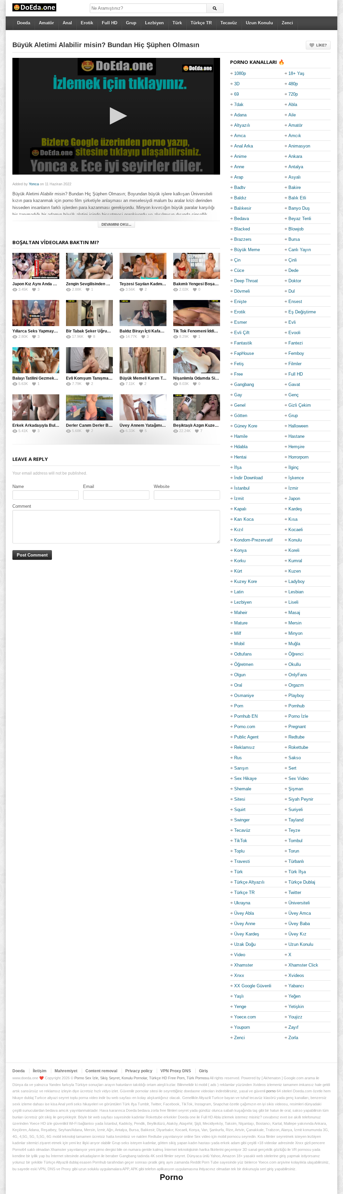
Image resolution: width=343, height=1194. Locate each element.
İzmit (239, 498)
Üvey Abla (244, 913)
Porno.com (244, 726)
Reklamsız (244, 747)
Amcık (294, 135)
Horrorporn (298, 457)
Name (18, 486)
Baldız (240, 197)
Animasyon (299, 145)
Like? (321, 45)
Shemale (242, 788)
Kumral (295, 560)
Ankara (295, 156)
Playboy (296, 695)
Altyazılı (242, 125)
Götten (240, 415)
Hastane (296, 436)
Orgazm (296, 685)
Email (88, 486)
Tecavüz (228, 22)
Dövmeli (242, 291)
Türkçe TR (201, 22)
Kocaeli (295, 529)
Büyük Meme (247, 249)
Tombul (295, 840)
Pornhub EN (246, 716)
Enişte (240, 301)
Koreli (293, 550)
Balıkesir (242, 208)
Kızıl (238, 529)
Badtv (240, 187)
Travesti (242, 861)
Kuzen (294, 571)
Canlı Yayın (299, 249)
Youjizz (295, 1016)
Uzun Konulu (259, 22)
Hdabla (241, 446)
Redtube (296, 736)
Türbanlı (296, 861)
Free (238, 374)
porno (271, 1091)
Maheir (240, 612)
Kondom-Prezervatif (253, 539)
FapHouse (244, 353)
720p (293, 94)
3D (236, 83)
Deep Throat (246, 280)
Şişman (295, 788)
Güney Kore (245, 425)
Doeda (23, 22)
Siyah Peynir (300, 799)
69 (236, 94)
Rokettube (298, 747)
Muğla (294, 643)
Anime (240, 156)
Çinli (292, 260)
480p (293, 83)
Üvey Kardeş (246, 933)
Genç (293, 394)
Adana (240, 114)
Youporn (242, 1027)
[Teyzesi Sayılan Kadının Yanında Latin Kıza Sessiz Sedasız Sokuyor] (143, 265)
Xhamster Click (303, 965)
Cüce (239, 270)
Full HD (109, 22)
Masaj (294, 612)
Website (161, 486)
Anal (67, 22)
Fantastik (243, 342)
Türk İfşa (297, 871)
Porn (238, 705)
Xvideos (296, 975)
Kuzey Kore (245, 581)
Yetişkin (296, 1006)
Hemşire (296, 446)
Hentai (240, 457)
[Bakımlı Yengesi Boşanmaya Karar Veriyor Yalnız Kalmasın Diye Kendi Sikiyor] (197, 265)
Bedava (241, 218)
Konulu (295, 539)
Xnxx (239, 975)
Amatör (46, 22)
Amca (240, 135)
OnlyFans (297, 674)
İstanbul (242, 488)
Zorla (293, 1037)
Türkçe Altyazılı (249, 882)
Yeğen (294, 996)
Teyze (294, 830)
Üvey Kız (297, 933)
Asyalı (294, 177)
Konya (240, 550)
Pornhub (296, 705)
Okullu (294, 664)
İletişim (40, 1071)
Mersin (294, 622)
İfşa (238, 467)
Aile (292, 114)
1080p (240, 73)
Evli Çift (242, 332)
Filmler (294, 363)
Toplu (239, 851)
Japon (294, 498)
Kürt (238, 571)
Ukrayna (242, 902)
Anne (239, 166)
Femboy (296, 353)
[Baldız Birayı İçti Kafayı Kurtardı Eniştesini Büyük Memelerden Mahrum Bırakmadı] (143, 313)
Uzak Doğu (245, 944)
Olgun (240, 674)
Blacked (242, 228)
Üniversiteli (299, 902)
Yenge (240, 1006)
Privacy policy (138, 1071)
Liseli (293, 602)
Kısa (292, 519)
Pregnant (297, 726)
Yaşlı (239, 996)
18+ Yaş (296, 73)
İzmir (293, 488)
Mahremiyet (66, 1071)
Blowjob (295, 228)
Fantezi (295, 342)
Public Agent (246, 736)
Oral (238, 685)
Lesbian (295, 591)
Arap (238, 177)
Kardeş (295, 508)
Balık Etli (297, 197)
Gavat (294, 384)
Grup (131, 22)
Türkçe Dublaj (301, 882)
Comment (21, 506)
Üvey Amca (299, 913)
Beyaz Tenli (299, 218)
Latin (239, 591)
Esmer (240, 322)
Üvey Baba (299, 923)
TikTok (240, 840)
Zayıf (293, 1027)
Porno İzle (298, 716)
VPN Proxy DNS (175, 1071)
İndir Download (248, 477)
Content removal (101, 1071)
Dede (293, 270)
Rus (238, 757)
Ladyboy (296, 581)
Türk (177, 22)
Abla (292, 104)
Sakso (294, 757)
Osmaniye (244, 695)
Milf (237, 633)
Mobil (239, 643)
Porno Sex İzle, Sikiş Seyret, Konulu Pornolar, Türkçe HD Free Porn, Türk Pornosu (141, 1078)
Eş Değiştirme (302, 311)
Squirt (240, 809)
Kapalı (240, 508)
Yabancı (296, 985)
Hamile (241, 436)
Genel (240, 405)
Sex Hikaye (245, 778)
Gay (238, 394)
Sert (292, 768)
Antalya (295, 166)
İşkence (296, 477)
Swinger (242, 819)
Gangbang (244, 384)
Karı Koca (244, 519)
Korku (240, 560)
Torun (293, 851)
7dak (239, 104)
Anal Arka (243, 145)
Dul (291, 291)
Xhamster (243, 965)
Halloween (298, 425)
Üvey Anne (244, 923)
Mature (241, 622)
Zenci (287, 22)
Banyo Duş (299, 208)
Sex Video (298, 778)
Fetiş (239, 363)
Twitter (294, 892)
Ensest (295, 301)
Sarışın (241, 768)
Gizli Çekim (299, 405)
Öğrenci (295, 654)
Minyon (295, 633)
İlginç (293, 467)
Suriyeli (295, 809)
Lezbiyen (154, 22)
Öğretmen (243, 664)
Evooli (294, 332)
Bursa (294, 239)
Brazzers (243, 239)
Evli (292, 322)
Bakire (294, 187)
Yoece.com (245, 1016)
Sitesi (239, 799)
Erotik (87, 22)
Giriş (203, 1071)
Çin (237, 260)
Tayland (295, 819)
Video (239, 954)
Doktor (294, 280)
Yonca (34, 184)
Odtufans (243, 654)
